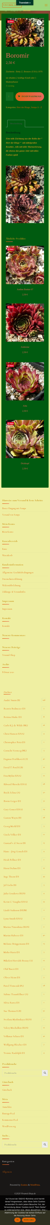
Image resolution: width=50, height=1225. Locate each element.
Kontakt (6, 626)
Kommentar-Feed (10, 1120)
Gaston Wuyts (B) (12, 817)
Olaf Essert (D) (11, 968)
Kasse (4, 549)
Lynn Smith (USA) (13, 918)
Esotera (24, 1185)
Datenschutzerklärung (12, 579)
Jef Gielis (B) (10, 885)
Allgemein (7, 1171)
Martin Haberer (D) (13, 935)
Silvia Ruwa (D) (11, 1002)
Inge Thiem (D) (11, 876)
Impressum (7, 609)
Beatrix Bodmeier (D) (14, 708)
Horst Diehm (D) (12, 868)
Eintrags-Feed (8, 1113)
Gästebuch (7, 1090)
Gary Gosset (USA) (13, 809)
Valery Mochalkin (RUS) (16, 1027)
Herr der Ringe (23, 107)
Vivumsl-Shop (12, 5)
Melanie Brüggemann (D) (16, 943)
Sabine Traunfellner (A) (16, 994)
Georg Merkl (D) (12, 826)
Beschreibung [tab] (16, 123)
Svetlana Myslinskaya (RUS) (18, 1019)
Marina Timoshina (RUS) (16, 926)
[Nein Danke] (46, 1210)
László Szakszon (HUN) (15, 910)
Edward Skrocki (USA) (15, 784)
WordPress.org (9, 1126)
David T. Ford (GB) (13, 767)
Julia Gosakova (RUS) (14, 893)
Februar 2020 (8, 672)
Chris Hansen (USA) (14, 733)
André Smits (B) (12, 700)
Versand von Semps (11, 514)
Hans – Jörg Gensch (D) (15, 851)
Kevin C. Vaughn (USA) (16, 901)
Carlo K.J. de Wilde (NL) (16, 725)
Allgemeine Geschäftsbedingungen (17, 572)
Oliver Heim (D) (12, 977)
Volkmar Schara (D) (14, 1036)
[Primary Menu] (46, 5)
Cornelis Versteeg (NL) (15, 750)
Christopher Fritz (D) (14, 742)
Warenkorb (7, 555)
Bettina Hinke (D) (13, 717)
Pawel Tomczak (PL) (14, 985)
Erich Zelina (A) (12, 792)
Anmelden (6, 1107)
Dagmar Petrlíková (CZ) (16, 759)
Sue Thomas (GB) (12, 1010)
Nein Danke (29, 1220)
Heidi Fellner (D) (12, 859)
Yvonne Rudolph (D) (14, 1052)
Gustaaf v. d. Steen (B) (15, 843)
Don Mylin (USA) (12, 775)
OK (17, 1220)
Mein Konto (7, 532)
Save (11, 21)
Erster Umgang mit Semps (14, 508)
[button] (39, 22)
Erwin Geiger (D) (12, 801)
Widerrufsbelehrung (11, 585)
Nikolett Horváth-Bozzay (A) (18, 960)
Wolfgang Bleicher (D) (15, 1044)
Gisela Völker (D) (12, 834)
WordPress (35, 1185)
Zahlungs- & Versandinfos (13, 591)
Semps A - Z (15, 10)
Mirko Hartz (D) (12, 952)
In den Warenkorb (31, 96)
